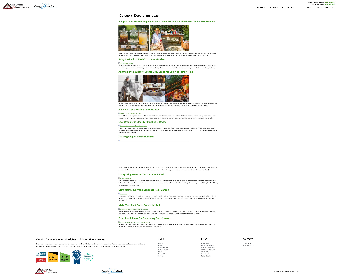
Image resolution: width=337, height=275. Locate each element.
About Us (259, 8)
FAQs (309, 8)
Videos (319, 8)
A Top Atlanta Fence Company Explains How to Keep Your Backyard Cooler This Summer (166, 21)
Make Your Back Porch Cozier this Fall (139, 205)
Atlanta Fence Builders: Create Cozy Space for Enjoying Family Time (155, 71)
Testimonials (287, 8)
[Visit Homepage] (17, 6)
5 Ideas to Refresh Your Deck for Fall (138, 109)
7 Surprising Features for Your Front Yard (141, 174)
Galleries (272, 8)
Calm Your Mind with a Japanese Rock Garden (143, 189)
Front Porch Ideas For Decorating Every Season (144, 218)
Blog (299, 8)
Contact (328, 8)
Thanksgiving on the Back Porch (136, 136)
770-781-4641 (330, 2)
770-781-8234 (330, 4)
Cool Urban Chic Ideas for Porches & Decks (142, 122)
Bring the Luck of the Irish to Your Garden (141, 59)
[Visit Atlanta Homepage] (45, 6)
